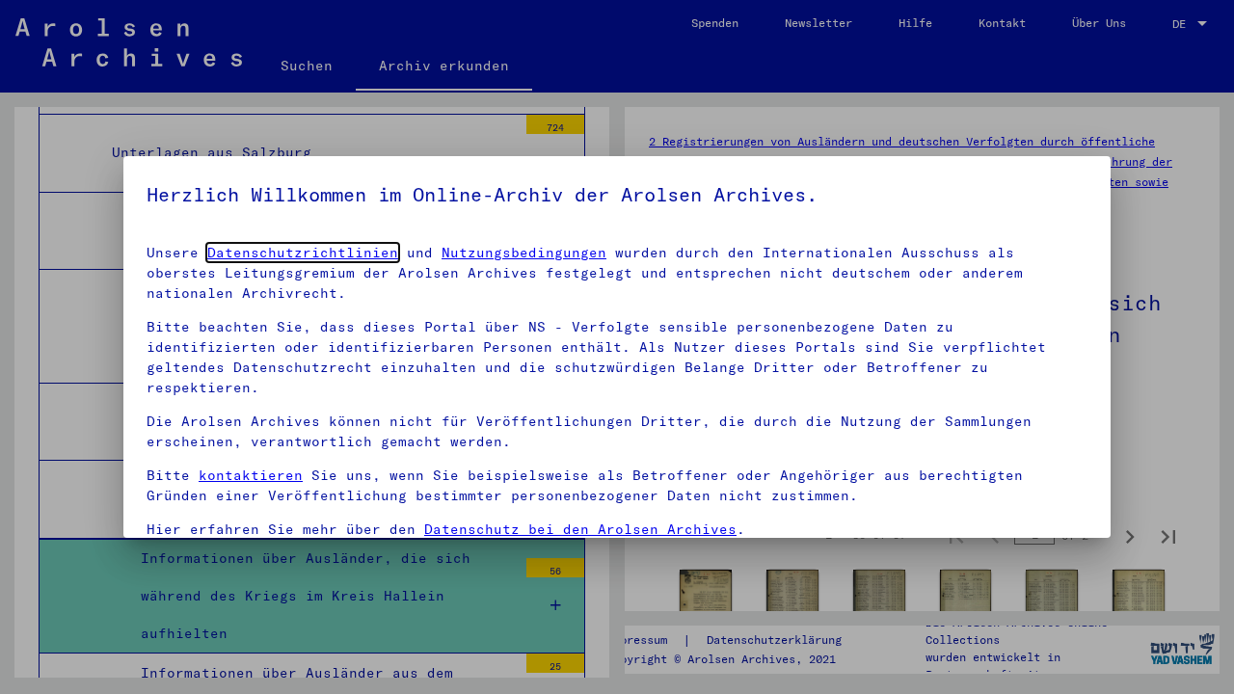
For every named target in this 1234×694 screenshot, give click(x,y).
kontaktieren (251, 475)
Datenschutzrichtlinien (302, 252)
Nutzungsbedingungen (524, 252)
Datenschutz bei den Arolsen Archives (580, 529)
